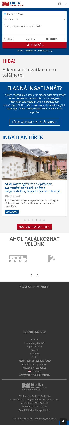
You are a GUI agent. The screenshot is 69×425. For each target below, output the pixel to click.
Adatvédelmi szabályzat (34, 367)
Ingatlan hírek (22, 137)
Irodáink (34, 353)
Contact (36, 371)
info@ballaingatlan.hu (38, 410)
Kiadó (20, 13)
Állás (34, 357)
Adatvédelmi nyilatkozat (34, 364)
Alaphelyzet (44, 51)
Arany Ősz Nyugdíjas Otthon (34, 374)
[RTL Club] (18, 258)
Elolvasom (51, 211)
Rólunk (34, 350)
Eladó (10, 13)
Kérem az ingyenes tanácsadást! (34, 122)
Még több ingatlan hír (33, 226)
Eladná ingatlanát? (34, 343)
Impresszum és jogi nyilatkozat (34, 360)
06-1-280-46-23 (39, 406)
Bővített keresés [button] (25, 51)
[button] (63, 421)
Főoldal (34, 339)
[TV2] (51, 258)
